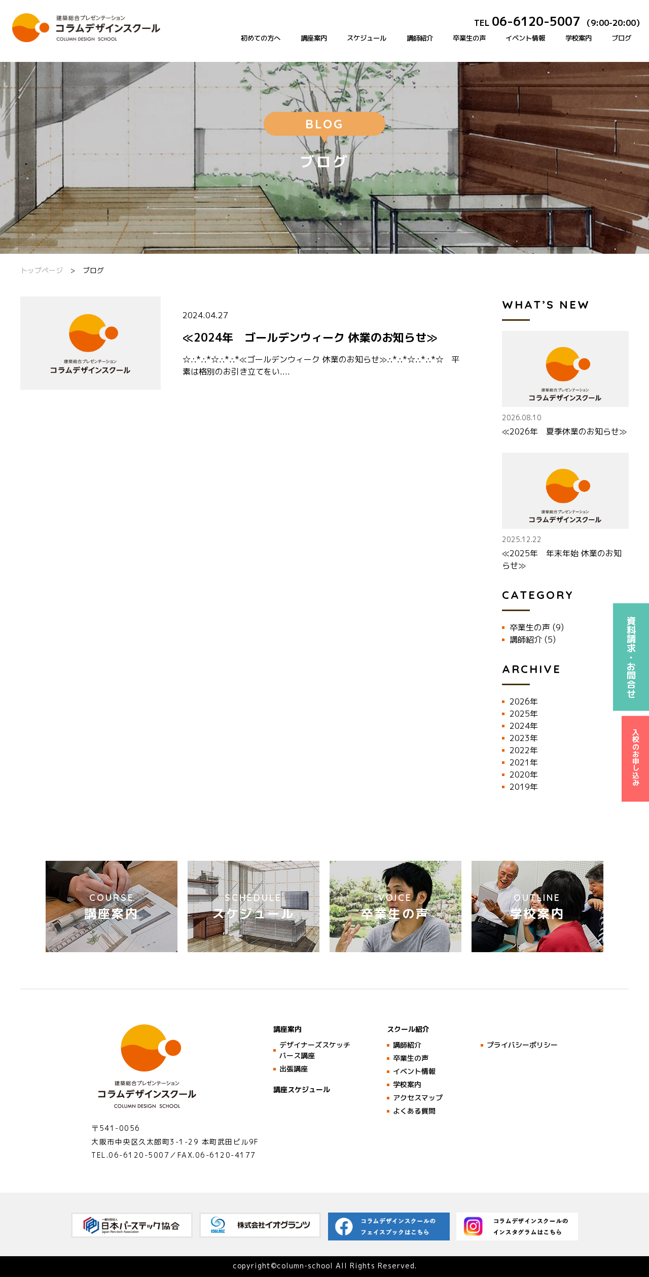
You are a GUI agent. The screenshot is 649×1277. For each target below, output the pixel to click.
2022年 (524, 750)
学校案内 (578, 38)
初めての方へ (260, 38)
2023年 (524, 738)
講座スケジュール (301, 1089)
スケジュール (366, 38)
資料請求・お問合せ (631, 657)
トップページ (41, 270)
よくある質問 (414, 1111)
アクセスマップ (418, 1097)
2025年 (524, 713)
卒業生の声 (469, 38)
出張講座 (293, 1068)
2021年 (524, 762)
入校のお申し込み (635, 756)
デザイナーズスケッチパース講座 (314, 1050)
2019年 (524, 786)
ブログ (621, 38)
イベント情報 (525, 38)
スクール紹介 (408, 1029)
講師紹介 (420, 38)
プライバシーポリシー (522, 1045)
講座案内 (314, 38)
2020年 (524, 774)
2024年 (524, 725)
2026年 (524, 701)
